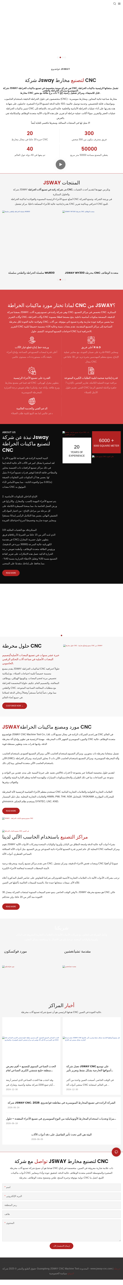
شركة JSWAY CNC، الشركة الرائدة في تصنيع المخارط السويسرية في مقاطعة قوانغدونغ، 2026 (61, 1102)
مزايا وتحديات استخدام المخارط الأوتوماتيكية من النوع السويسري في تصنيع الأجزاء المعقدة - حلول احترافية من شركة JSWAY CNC (60, 1119)
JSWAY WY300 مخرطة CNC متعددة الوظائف (91, 273)
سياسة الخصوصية (58, 1273)
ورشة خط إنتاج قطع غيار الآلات (32, 347)
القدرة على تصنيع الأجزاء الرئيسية (32, 378)
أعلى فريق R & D (91, 347)
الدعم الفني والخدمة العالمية (31, 408)
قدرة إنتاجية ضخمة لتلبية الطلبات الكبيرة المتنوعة (91, 378)
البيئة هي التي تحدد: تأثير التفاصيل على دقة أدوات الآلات (61, 1134)
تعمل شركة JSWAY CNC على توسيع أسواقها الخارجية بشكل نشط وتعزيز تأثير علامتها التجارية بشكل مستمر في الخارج (88, 1068)
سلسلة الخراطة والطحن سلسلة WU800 (31, 273)
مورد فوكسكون (15, 951)
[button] (57, 57)
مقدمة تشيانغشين (77, 951)
